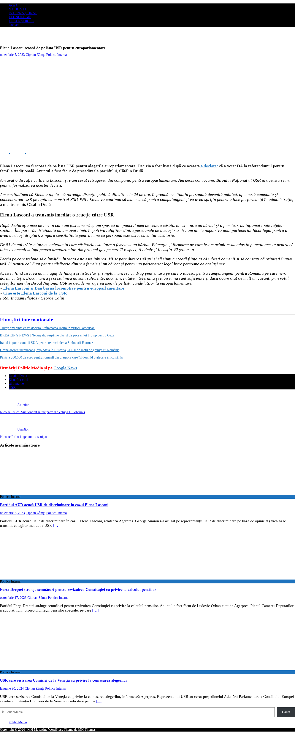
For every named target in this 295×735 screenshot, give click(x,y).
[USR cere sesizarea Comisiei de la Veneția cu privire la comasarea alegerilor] (35, 668)
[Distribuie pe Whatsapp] (36, 151)
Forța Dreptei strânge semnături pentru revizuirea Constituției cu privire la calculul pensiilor (78, 589)
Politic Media (18, 722)
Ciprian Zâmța (35, 54)
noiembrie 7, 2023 (12, 513)
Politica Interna (56, 54)
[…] (56, 525)
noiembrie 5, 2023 (12, 54)
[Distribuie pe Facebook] (5, 151)
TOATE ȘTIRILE (21, 21)
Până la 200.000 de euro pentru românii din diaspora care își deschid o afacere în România (61, 357)
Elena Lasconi (18, 379)
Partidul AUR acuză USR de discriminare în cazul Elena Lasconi (54, 505)
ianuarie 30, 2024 (12, 688)
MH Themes (86, 729)
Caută (286, 712)
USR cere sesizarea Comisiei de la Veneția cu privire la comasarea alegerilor (63, 680)
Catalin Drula (18, 376)
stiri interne (16, 383)
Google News (65, 367)
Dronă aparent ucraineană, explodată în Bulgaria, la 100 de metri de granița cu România (59, 350)
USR (12, 387)
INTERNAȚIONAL (23, 13)
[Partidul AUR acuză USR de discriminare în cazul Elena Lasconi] (35, 493)
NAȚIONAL (18, 9)
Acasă (13, 5)
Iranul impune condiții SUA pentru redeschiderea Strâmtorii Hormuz (46, 342)
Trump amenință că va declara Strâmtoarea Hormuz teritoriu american (47, 328)
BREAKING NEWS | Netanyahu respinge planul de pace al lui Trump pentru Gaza (57, 335)
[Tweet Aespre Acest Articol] (21, 151)
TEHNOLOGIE (20, 17)
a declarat (209, 165)
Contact (14, 25)
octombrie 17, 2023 (13, 597)
